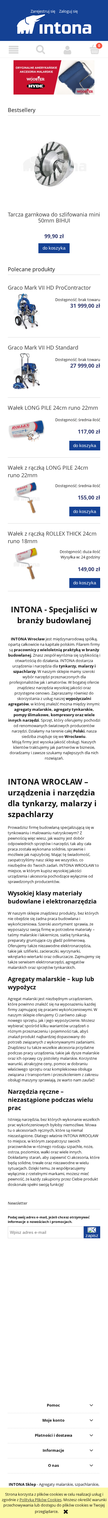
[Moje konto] (67, 50)
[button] (13, 50)
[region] (54, 77)
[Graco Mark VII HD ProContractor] (26, 311)
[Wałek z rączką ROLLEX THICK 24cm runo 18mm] (26, 563)
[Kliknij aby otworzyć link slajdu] (54, 77)
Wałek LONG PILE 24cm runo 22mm (53, 407)
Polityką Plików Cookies (41, 1499)
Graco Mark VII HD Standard (43, 347)
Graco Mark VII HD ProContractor (49, 287)
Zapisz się (92, 1235)
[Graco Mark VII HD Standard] (26, 371)
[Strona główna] (54, 23)
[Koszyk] (94, 49)
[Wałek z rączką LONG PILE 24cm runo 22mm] (26, 497)
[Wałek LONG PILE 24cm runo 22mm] (26, 431)
